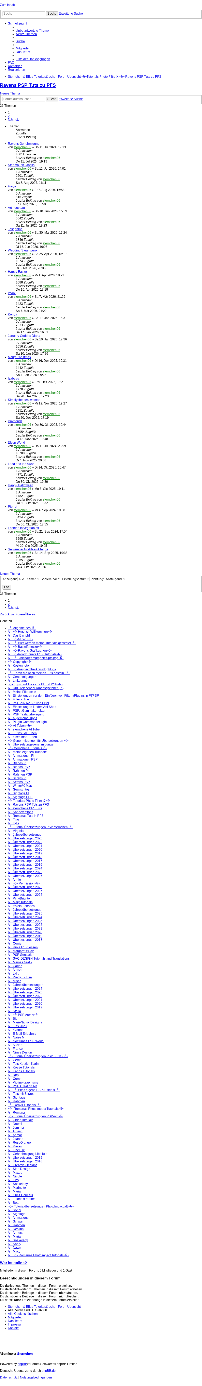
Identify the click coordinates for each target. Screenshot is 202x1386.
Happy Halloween (20, 485)
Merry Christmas (19, 357)
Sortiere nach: (51, 579)
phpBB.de (49, 1370)
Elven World (16, 442)
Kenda (12, 314)
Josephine (15, 229)
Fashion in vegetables (23, 528)
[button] (14, 119)
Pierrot (12, 506)
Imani (12, 293)
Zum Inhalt (7, 5)
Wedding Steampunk (22, 250)
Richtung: (98, 579)
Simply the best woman (24, 400)
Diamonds (15, 421)
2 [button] (9, 116)
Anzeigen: (10, 579)
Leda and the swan (21, 464)
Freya (12, 186)
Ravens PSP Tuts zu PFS (28, 85)
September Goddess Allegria (28, 549)
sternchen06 (22, 147)
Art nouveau (16, 207)
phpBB (22, 1364)
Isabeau (13, 378)
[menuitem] (33, 30)
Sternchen (25, 1353)
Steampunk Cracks (21, 165)
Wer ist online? (13, 1263)
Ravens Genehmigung (23, 143)
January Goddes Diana (24, 335)
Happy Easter (17, 271)
